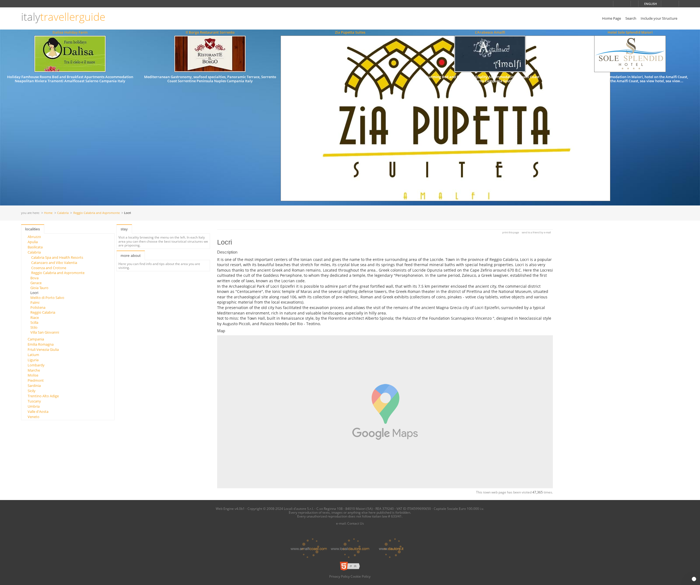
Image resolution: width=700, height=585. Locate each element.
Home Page (611, 18)
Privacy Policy (339, 576)
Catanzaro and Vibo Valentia (54, 262)
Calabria (63, 212)
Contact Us (355, 523)
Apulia (33, 242)
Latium (33, 355)
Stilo (33, 327)
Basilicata (35, 247)
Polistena (37, 307)
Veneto (33, 417)
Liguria (33, 360)
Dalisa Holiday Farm (70, 32)
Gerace (36, 283)
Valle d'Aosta (38, 411)
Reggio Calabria (42, 312)
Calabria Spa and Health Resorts (57, 257)
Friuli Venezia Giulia (43, 349)
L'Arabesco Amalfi (490, 32)
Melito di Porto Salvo (47, 297)
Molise (33, 375)
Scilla (34, 322)
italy (63, 16)
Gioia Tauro (39, 288)
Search (630, 18)
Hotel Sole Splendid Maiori (630, 32)
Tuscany (34, 401)
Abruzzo (34, 237)
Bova (34, 278)
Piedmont (36, 380)
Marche (34, 370)
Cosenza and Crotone (48, 268)
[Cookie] (694, 579)
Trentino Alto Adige (43, 396)
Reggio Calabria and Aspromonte (96, 212)
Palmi (34, 302)
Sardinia (34, 385)
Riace (34, 317)
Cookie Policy (361, 576)
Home (48, 212)
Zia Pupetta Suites (350, 32)
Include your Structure (659, 18)
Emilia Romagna (41, 344)
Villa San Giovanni (44, 332)
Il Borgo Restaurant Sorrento (210, 32)
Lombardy (36, 365)
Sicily (32, 391)
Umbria (34, 406)
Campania (36, 339)
